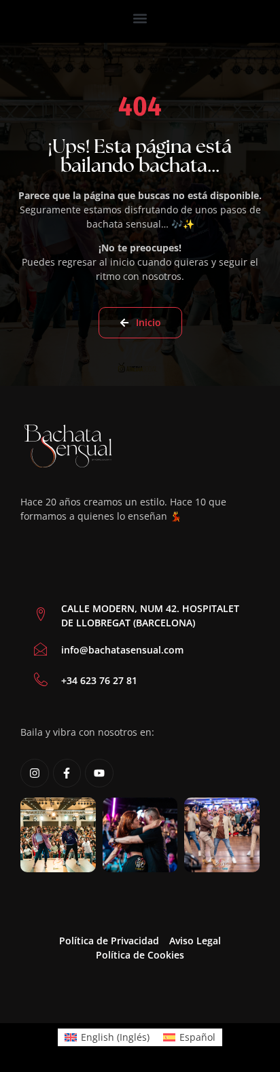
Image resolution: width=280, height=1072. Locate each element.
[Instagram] (34, 773)
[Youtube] (99, 773)
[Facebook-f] (67, 773)
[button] (140, 18)
